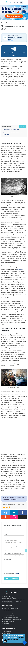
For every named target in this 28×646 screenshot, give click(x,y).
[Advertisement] (14, 106)
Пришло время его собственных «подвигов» (12, 133)
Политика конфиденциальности (12, 613)
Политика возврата (9, 615)
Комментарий (7, 559)
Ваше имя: (6, 528)
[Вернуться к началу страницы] (26, 550)
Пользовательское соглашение (12, 617)
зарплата (20, 269)
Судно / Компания (12, 553)
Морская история (10, 22)
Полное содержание (9, 621)
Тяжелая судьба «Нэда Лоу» (11, 129)
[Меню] (2, 2)
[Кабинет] (14, 2)
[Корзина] (17, 2)
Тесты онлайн (7, 631)
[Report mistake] (25, 643)
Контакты (6, 623)
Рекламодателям (8, 610)
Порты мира (7, 633)
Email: (5, 534)
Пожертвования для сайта (11, 608)
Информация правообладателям (12, 619)
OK (5, 641)
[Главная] (6, 2)
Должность (11, 540)
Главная (3, 22)
